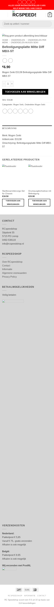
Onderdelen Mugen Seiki (24, 42)
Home (5, 40)
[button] (4, 14)
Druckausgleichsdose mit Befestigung (39, 192)
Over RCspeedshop (12, 262)
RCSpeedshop (15, 596)
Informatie (7, 269)
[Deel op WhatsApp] (4, 111)
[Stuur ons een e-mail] (29, 2)
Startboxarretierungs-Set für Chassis (13, 192)
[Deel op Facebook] (10, 111)
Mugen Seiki (18, 104)
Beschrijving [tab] (9, 128)
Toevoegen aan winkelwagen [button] (13, 202)
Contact (6, 265)
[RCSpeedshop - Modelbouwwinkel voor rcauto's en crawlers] (24, 15)
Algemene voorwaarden (14, 273)
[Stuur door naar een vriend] (20, 111)
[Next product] (4, 60)
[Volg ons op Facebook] (20, 2)
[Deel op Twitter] (15, 111)
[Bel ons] (33, 2)
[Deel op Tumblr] (30, 111)
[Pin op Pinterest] (25, 111)
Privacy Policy (9, 277)
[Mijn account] (42, 15)
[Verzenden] (48, 24)
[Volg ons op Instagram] (24, 2)
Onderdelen (18, 40)
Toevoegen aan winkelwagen (25, 92)
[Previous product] (10, 60)
